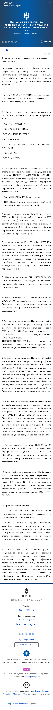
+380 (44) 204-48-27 (26, 610)
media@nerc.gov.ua (32, 677)
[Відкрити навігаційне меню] (50, 3)
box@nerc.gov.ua (26, 620)
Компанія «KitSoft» (20, 703)
